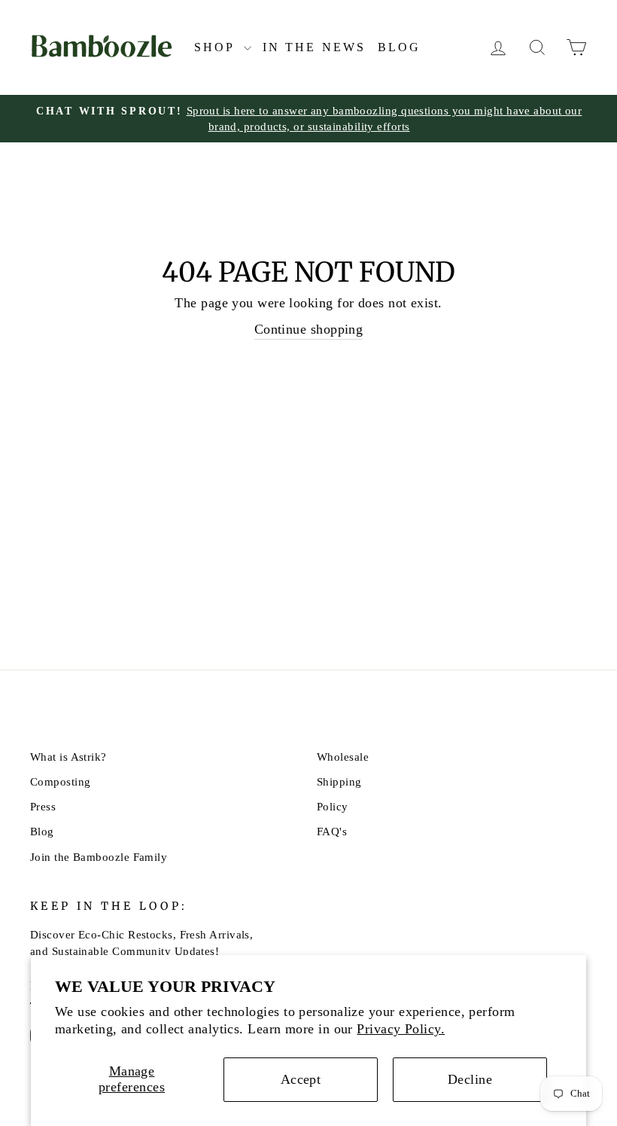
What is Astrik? (68, 756)
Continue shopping (308, 329)
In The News (314, 47)
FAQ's (332, 831)
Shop (217, 47)
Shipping (339, 781)
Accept (301, 1079)
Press (43, 806)
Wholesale (343, 756)
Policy (332, 806)
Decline (470, 1079)
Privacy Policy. (401, 1028)
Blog (399, 47)
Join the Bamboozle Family (98, 856)
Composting (60, 781)
